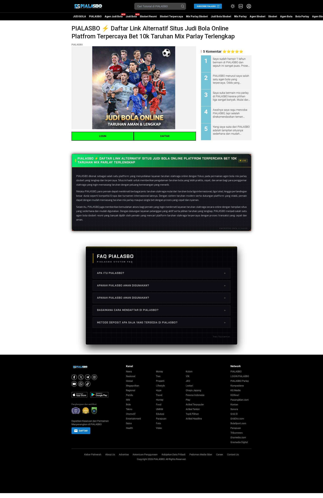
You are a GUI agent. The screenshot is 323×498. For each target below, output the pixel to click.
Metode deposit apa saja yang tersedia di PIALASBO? (161, 323)
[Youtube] (74, 384)
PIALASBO (95, 16)
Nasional (130, 376)
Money (159, 371)
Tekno (129, 409)
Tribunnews (236, 432)
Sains (129, 423)
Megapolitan (132, 385)
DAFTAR (165, 136)
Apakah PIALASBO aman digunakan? (161, 285)
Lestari (189, 385)
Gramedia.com (238, 437)
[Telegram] (87, 377)
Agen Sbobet (257, 17)
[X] (81, 377)
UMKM (159, 409)
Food (158, 404)
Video (159, 428)
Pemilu (129, 395)
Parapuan (161, 418)
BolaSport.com (238, 423)
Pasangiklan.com (239, 399)
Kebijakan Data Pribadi (173, 454)
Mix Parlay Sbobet (197, 16)
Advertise (124, 454)
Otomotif (130, 414)
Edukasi (160, 414)
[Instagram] (94, 377)
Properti (160, 381)
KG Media (235, 390)
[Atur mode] (232, 6)
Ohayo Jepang (193, 390)
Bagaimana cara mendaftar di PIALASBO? (161, 310)
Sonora (234, 409)
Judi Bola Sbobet (221, 16)
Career (219, 454)
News (129, 371)
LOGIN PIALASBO (239, 376)
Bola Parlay (302, 16)
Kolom (189, 371)
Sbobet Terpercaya (171, 16)
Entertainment (133, 418)
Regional (130, 390)
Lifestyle (160, 385)
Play (188, 399)
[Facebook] (74, 377)
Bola (128, 404)
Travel (159, 395)
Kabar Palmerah (92, 454)
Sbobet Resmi (148, 16)
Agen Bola (286, 16)
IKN (128, 399)
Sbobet (272, 16)
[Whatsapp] (81, 384)
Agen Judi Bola (114, 16)
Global (129, 381)
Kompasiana (237, 385)
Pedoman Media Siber (200, 454)
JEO (188, 381)
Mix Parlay (240, 16)
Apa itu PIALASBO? (161, 273)
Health (129, 428)
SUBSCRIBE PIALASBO (206, 6)
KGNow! (234, 395)
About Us (110, 454)
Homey (159, 399)
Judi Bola (131, 16)
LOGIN (102, 136)
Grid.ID (234, 414)
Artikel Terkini (193, 409)
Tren (158, 376)
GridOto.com (237, 418)
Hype (158, 390)
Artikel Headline (194, 418)
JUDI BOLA (79, 16)
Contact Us (233, 454)
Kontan (234, 404)
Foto (158, 423)
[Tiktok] (87, 384)
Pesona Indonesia (195, 395)
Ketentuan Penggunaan (145, 454)
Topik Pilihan (192, 414)
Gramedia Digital (239, 442)
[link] (240, 6)
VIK (187, 376)
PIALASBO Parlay (239, 381)
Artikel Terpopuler (195, 404)
